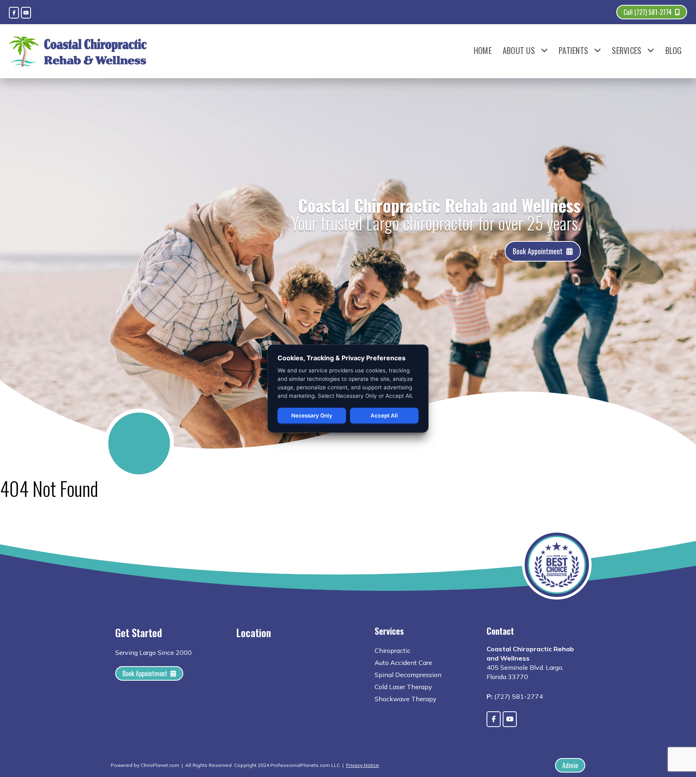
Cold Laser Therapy (403, 687)
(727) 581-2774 (518, 696)
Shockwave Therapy (406, 699)
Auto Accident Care (403, 663)
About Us (519, 50)
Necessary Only (311, 415)
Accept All (384, 415)
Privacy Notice (362, 765)
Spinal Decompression (408, 675)
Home (483, 50)
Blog (673, 50)
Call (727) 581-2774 (648, 12)
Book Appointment (538, 251)
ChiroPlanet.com (160, 765)
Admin (570, 765)
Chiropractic (392, 650)
